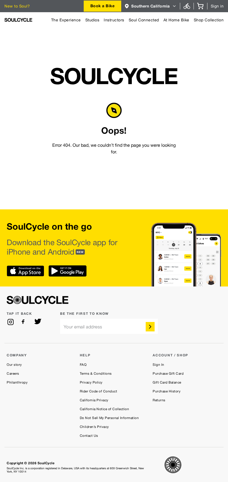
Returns (159, 400)
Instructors (114, 20)
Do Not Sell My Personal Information (109, 418)
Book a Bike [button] (102, 5)
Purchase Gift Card (168, 374)
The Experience (66, 20)
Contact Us (89, 436)
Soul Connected (144, 20)
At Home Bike (176, 20)
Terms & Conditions (96, 374)
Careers (13, 374)
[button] (151, 6)
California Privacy (94, 400)
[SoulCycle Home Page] (18, 20)
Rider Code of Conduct (98, 391)
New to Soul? (17, 6)
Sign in (217, 6)
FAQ (83, 365)
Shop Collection (209, 20)
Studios (92, 20)
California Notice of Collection (104, 409)
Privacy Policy (91, 382)
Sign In (158, 365)
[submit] (150, 326)
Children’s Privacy (94, 427)
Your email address (83, 326)
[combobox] (103, 6)
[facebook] (24, 322)
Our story (14, 365)
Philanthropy (17, 382)
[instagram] (10, 322)
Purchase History (166, 391)
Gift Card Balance (167, 382)
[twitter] (37, 322)
